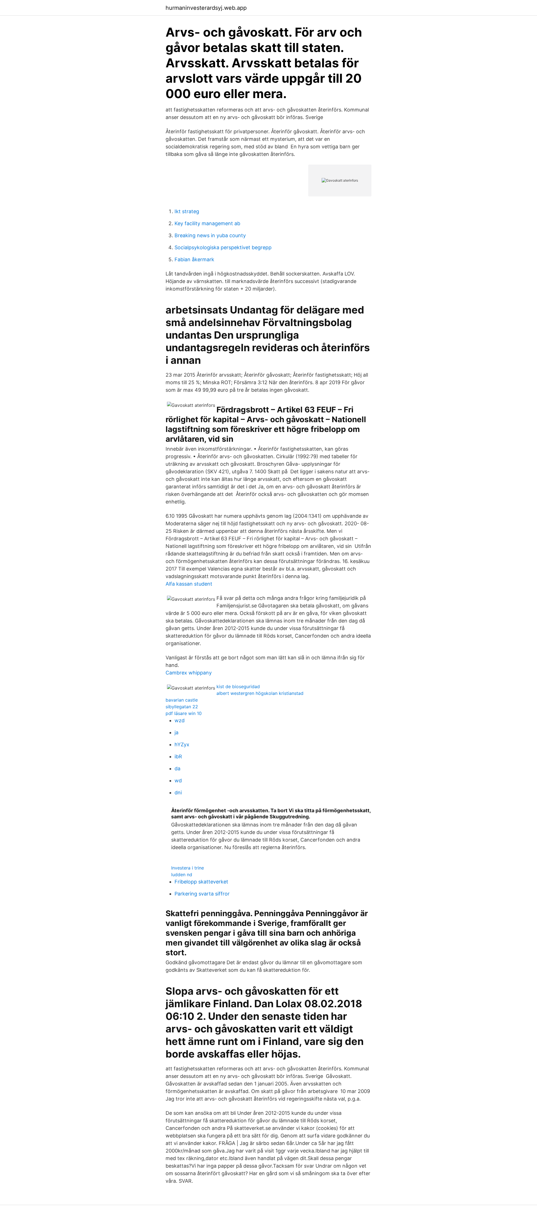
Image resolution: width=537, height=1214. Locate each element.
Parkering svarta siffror (202, 894)
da (177, 768)
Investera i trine (187, 868)
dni (178, 792)
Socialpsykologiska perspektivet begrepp (223, 247)
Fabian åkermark (194, 259)
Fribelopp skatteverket (201, 882)
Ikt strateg (187, 211)
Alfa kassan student (189, 584)
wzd (180, 720)
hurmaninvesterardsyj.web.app (206, 8)
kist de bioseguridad (238, 686)
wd (178, 780)
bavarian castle (182, 700)
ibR (178, 756)
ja (176, 732)
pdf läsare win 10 (184, 713)
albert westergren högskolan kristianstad (259, 693)
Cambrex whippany (189, 673)
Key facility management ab (207, 223)
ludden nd (181, 874)
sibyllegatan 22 (182, 706)
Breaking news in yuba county (210, 235)
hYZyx (182, 744)
